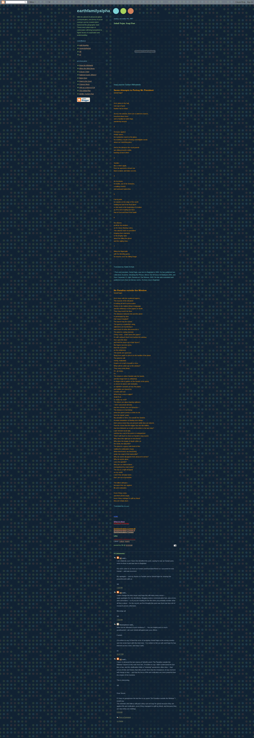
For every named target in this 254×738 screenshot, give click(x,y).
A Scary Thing (84, 72)
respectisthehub (85, 48)
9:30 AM (119, 712)
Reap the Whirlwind (86, 65)
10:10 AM (129, 545)
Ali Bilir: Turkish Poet (86, 94)
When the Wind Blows (87, 68)
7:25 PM (120, 620)
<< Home (120, 721)
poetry (127, 541)
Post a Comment (125, 717)
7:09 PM (120, 587)
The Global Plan (85, 90)
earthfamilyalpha (93, 11)
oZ (80, 55)
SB (80, 51)
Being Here (83, 78)
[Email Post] (174, 546)
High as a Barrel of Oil (87, 87)
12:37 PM (120, 654)
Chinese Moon (84, 84)
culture (121, 541)
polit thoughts (84, 45)
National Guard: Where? (87, 75)
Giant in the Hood (85, 81)
